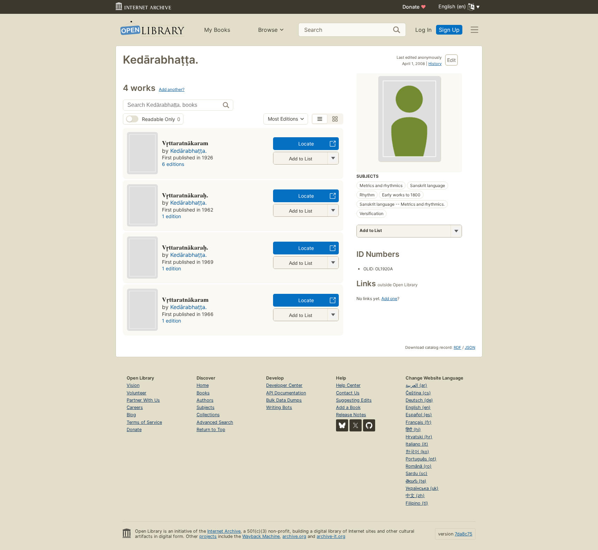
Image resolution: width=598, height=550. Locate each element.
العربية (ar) (416, 385)
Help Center (348, 385)
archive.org (294, 536)
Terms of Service (144, 422)
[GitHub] (369, 425)
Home (203, 385)
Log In (423, 29)
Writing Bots (279, 407)
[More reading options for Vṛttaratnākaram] (332, 314)
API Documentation (286, 392)
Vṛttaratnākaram (185, 299)
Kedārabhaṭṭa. (188, 150)
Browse (268, 29)
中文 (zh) (415, 495)
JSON (470, 347)
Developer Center (284, 385)
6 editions (173, 164)
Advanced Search (215, 422)
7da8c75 (463, 534)
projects (208, 536)
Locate (306, 144)
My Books (217, 29)
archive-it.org (331, 536)
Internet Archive (224, 531)
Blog (131, 414)
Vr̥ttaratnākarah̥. (185, 247)
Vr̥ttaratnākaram (185, 142)
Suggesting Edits (354, 400)
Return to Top (211, 429)
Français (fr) (419, 422)
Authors (205, 400)
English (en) (418, 407)
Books (203, 392)
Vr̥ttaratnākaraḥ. (185, 194)
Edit (451, 60)
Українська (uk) (422, 488)
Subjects (206, 407)
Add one (389, 298)
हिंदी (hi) (413, 429)
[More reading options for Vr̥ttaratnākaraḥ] (332, 158)
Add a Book (348, 407)
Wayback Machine (261, 536)
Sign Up (449, 29)
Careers (135, 407)
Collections (208, 414)
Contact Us (348, 392)
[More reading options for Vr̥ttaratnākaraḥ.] (332, 210)
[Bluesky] (342, 425)
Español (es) (419, 414)
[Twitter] (356, 425)
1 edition (171, 216)
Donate (414, 7)
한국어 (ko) (417, 451)
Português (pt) (421, 459)
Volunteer (136, 392)
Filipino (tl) (417, 503)
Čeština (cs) (418, 392)
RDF (457, 347)
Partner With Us (143, 400)
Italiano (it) (417, 444)
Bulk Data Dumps (284, 400)
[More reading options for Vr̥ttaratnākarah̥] (332, 262)
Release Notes (351, 414)
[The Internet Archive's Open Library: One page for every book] (151, 30)
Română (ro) (419, 466)
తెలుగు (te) (416, 481)
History (435, 63)
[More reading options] (456, 231)
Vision (133, 385)
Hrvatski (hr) (419, 436)
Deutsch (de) (419, 400)
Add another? (171, 89)
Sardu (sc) (416, 473)
